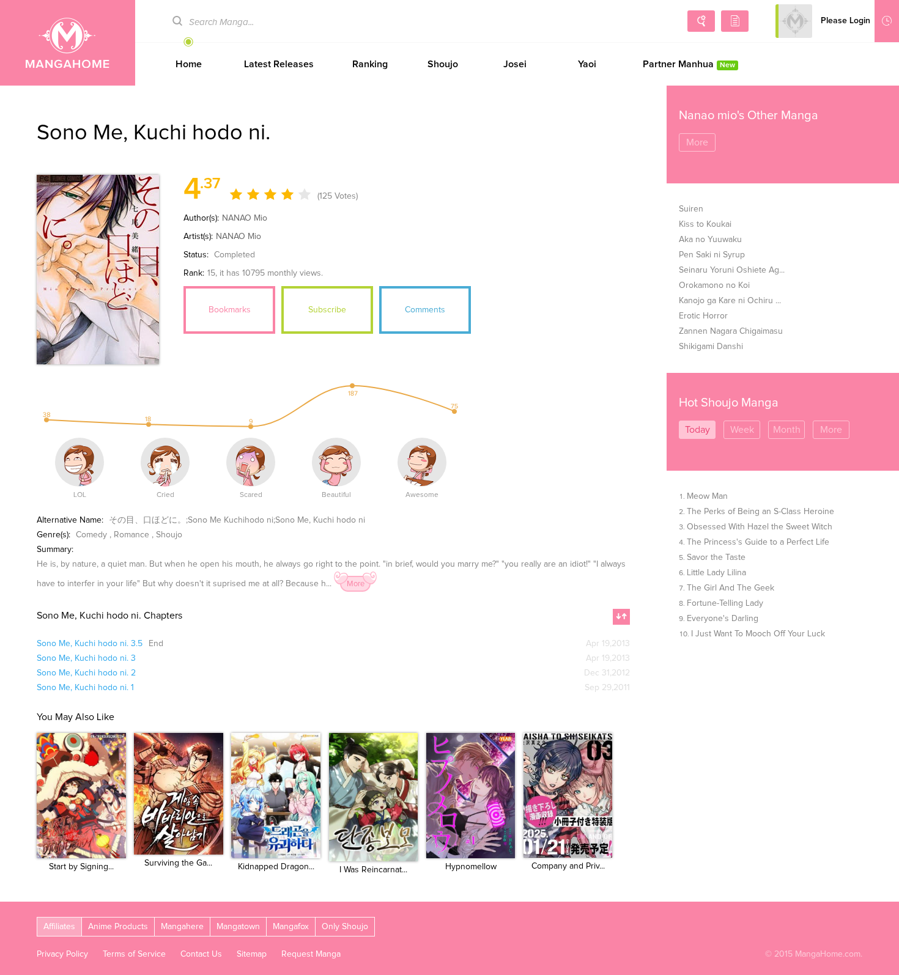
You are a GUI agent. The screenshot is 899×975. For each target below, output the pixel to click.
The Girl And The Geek (730, 588)
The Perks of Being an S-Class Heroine (760, 511)
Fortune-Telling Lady (725, 603)
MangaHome (67, 43)
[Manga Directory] (735, 21)
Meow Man (707, 496)
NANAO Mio (244, 218)
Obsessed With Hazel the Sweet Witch (759, 527)
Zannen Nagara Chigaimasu (731, 331)
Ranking (370, 64)
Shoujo (442, 64)
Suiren (691, 209)
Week (742, 430)
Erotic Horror (703, 316)
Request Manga (311, 954)
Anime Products (118, 926)
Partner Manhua (689, 64)
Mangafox (291, 926)
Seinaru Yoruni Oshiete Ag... (732, 270)
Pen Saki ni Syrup (712, 255)
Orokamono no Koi (714, 285)
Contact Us (201, 954)
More (355, 584)
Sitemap (252, 954)
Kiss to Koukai (705, 224)
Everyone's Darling (722, 618)
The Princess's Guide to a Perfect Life (758, 542)
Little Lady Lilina (716, 572)
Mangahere (182, 926)
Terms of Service (134, 954)
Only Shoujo (345, 926)
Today (697, 430)
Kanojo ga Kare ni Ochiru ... (730, 300)
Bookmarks (230, 310)
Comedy (91, 535)
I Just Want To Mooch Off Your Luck (758, 634)
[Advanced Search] (701, 21)
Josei (515, 64)
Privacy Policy (62, 954)
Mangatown (238, 926)
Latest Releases (279, 64)
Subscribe (327, 310)
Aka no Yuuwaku (710, 239)
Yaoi (587, 64)
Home (189, 64)
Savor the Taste (716, 557)
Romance (131, 535)
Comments (425, 310)
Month (787, 430)
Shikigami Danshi (711, 346)
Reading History (887, 21)
